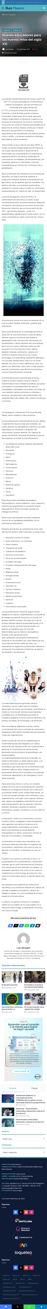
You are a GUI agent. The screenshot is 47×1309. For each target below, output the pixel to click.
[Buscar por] (44, 8)
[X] (15, 925)
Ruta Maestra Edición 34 (30, 1295)
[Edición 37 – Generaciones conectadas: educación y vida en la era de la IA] (8, 1112)
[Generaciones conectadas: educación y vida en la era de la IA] (8, 1122)
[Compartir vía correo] (37, 925)
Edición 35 (6, 1279)
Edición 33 (26, 1275)
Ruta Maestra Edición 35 (11, 1298)
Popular (34, 1088)
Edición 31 (6, 1275)
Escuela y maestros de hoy (24, 918)
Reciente (12, 1088)
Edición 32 (16, 1275)
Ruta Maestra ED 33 (25, 1287)
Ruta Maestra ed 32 (9, 1287)
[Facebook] (10, 925)
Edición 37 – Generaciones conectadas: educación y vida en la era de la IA (30, 1111)
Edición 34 (36, 1275)
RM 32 (15, 1279)
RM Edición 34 (7, 1283)
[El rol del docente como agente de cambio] (34, 999)
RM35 (30, 1279)
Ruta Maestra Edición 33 (11, 1295)
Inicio (6, 15)
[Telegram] (31, 925)
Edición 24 (17, 30)
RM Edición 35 (20, 1283)
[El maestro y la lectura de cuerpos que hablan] (34, 977)
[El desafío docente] (12, 977)
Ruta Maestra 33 (33, 1283)
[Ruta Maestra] (15, 8)
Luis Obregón (9, 49)
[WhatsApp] (26, 925)
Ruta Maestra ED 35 (9, 1291)
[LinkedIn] (20, 925)
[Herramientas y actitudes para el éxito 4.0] (12, 999)
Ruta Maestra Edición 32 (27, 1291)
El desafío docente (9, 985)
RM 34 (22, 1279)
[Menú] (3, 8)
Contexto (12, 15)
